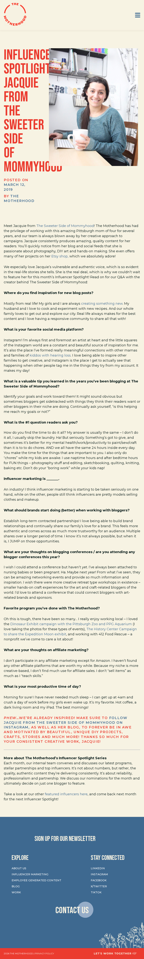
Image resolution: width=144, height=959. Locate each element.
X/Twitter (99, 886)
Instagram (99, 874)
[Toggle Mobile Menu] (137, 15)
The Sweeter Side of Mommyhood (65, 226)
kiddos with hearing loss (50, 355)
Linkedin (98, 868)
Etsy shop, (59, 256)
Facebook (98, 880)
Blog (16, 886)
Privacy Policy (44, 953)
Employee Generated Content (36, 880)
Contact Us (72, 910)
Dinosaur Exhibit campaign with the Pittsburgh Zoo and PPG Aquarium (71, 624)
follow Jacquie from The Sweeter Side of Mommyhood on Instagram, (65, 722)
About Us (19, 868)
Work (16, 892)
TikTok (96, 892)
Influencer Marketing (30, 874)
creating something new (102, 304)
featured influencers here (66, 794)
